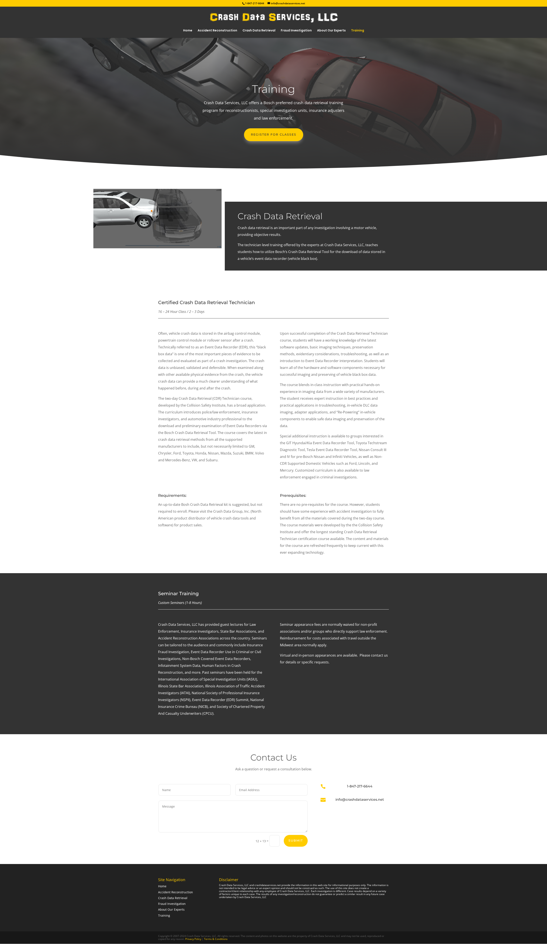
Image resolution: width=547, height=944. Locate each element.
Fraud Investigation (296, 31)
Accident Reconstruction (217, 31)
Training (357, 31)
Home (187, 31)
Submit (295, 840)
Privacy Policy (193, 939)
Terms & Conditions (215, 939)
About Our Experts (331, 31)
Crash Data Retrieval (259, 31)
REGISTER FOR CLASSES (273, 134)
